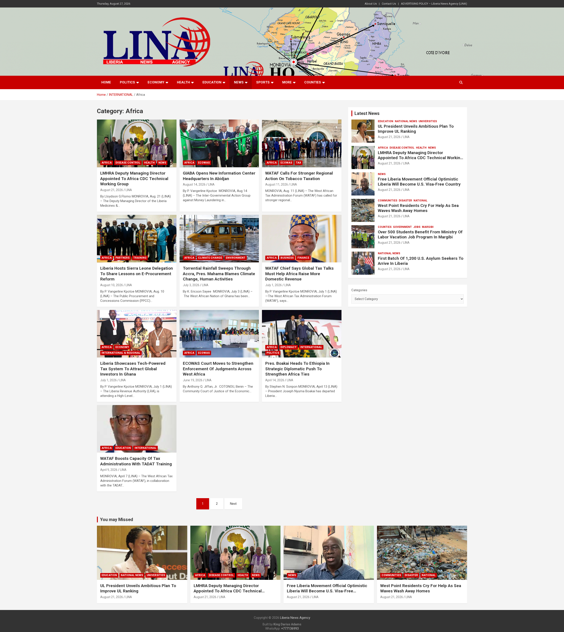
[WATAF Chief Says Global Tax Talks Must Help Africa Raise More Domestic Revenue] (302, 239)
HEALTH (183, 82)
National (420, 200)
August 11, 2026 (276, 184)
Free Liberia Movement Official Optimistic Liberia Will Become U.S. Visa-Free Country (420, 182)
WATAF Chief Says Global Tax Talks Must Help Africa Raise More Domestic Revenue (299, 274)
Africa (107, 162)
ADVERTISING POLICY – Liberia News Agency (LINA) (434, 3)
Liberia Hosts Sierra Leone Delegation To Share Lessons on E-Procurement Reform (136, 274)
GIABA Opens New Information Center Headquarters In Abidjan (219, 176)
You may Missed (116, 519)
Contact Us (389, 3)
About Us (371, 3)
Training (140, 257)
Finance (303, 257)
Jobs (416, 226)
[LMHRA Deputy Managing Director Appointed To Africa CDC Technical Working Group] (137, 144)
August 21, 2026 (111, 190)
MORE (287, 82)
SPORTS (263, 82)
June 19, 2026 (192, 380)
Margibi (428, 226)
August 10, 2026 (111, 285)
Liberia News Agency (295, 618)
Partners (122, 257)
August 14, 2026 (194, 184)
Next (233, 504)
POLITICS (127, 82)
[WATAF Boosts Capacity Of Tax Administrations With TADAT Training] (137, 429)
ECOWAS (204, 162)
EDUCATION (211, 82)
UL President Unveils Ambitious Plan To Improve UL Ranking (416, 129)
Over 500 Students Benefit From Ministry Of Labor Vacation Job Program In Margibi (420, 234)
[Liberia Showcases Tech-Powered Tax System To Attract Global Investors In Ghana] (137, 334)
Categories (359, 290)
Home (106, 82)
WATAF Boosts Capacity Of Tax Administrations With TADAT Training (136, 461)
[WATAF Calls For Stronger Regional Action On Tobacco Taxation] (302, 144)
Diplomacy (288, 347)
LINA (129, 190)
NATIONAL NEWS (406, 121)
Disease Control (127, 162)
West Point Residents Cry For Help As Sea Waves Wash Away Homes (418, 208)
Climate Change (210, 257)
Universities (428, 121)
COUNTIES (312, 82)
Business (287, 257)
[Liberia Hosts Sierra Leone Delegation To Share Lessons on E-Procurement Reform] (137, 239)
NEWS (239, 82)
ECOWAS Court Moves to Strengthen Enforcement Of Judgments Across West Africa (218, 369)
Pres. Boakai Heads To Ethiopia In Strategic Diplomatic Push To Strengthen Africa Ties (297, 369)
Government (402, 226)
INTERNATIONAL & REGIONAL (121, 352)
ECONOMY (156, 82)
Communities (387, 200)
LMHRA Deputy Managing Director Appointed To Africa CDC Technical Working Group (134, 178)
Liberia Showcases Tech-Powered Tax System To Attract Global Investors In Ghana (132, 369)
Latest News (367, 113)
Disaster (405, 200)
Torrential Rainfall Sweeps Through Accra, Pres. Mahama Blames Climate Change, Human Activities (219, 274)
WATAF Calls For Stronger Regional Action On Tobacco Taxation (299, 176)
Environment (235, 257)
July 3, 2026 (191, 285)
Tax (298, 162)
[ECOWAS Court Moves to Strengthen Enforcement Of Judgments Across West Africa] (219, 334)
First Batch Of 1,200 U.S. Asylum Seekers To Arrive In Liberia (420, 261)
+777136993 (290, 628)
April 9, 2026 (108, 470)
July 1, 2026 (273, 285)
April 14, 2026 (274, 380)
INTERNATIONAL (311, 347)
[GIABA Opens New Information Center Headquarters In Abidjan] (219, 144)
